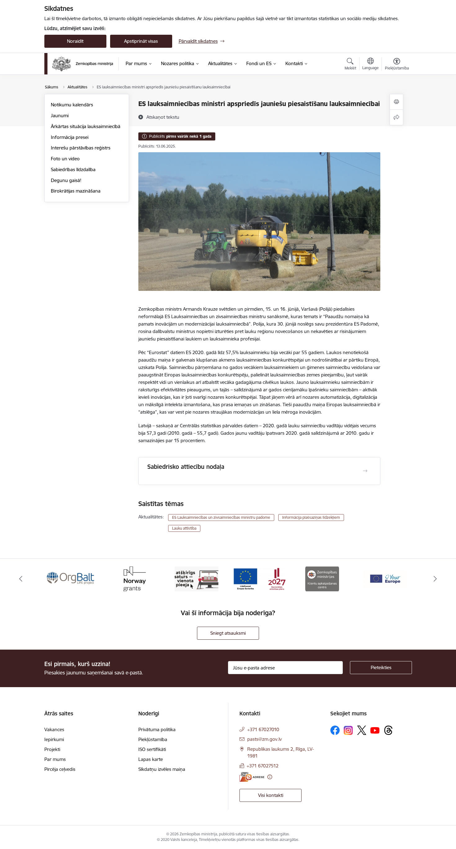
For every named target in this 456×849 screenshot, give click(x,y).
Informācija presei (69, 137)
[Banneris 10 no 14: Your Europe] (385, 578)
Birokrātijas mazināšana (76, 191)
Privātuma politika (157, 729)
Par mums (55, 759)
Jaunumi (60, 115)
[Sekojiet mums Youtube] (375, 730)
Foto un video (65, 159)
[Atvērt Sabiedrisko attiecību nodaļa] (365, 471)
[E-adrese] (251, 777)
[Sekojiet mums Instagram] (348, 730)
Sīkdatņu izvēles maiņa (161, 769)
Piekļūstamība (152, 739)
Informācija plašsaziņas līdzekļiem (311, 517)
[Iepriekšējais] (21, 579)
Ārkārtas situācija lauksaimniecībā (85, 126)
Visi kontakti (270, 795)
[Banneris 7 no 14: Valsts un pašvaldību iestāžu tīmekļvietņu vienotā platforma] (196, 578)
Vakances (54, 729)
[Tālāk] (435, 579)
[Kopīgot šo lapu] (396, 117)
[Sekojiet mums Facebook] (335, 730)
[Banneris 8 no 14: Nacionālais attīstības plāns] (259, 578)
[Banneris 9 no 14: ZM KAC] (322, 578)
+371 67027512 (263, 766)
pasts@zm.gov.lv (264, 739)
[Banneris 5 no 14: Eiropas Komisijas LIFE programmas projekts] (71, 578)
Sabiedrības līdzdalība (73, 169)
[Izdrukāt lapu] (396, 101)
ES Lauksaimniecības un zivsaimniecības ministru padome (221, 517)
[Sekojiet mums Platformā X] (361, 730)
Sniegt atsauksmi (228, 633)
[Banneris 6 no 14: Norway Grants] (133, 578)
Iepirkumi (54, 739)
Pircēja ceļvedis (59, 769)
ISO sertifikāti (152, 749)
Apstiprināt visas (141, 41)
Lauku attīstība (184, 528)
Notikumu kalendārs (72, 105)
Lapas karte (150, 759)
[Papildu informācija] (269, 777)
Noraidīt (75, 41)
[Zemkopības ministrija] (82, 63)
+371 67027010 (263, 729)
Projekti (52, 749)
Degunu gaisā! (66, 180)
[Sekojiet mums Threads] (388, 730)
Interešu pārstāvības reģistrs (80, 148)
